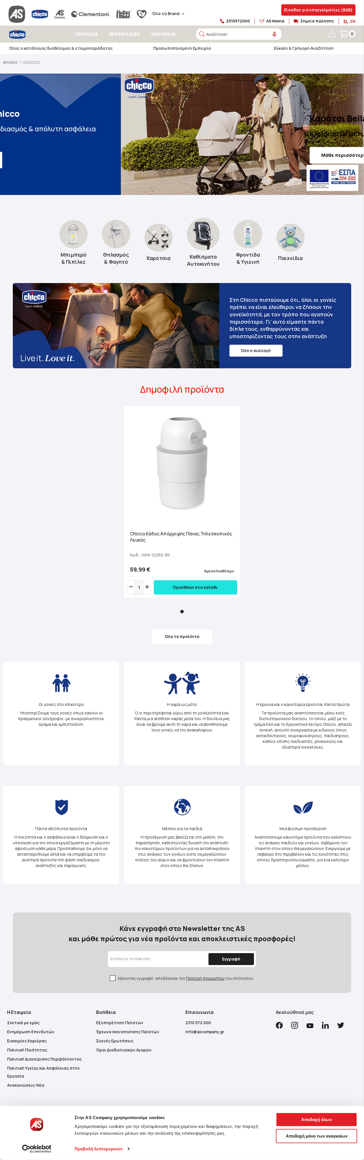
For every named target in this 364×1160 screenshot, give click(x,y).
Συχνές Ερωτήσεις (114, 1040)
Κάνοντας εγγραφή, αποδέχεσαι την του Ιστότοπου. (186, 978)
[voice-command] (274, 34)
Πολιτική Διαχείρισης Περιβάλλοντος (44, 1059)
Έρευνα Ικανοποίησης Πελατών (127, 1031)
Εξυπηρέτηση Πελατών (119, 1022)
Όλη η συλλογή (256, 350)
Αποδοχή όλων (316, 1119)
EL (346, 21)
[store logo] (33, 35)
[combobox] (239, 34)
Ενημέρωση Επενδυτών (30, 1031)
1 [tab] (182, 611)
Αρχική (10, 62)
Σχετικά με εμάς (23, 1022)
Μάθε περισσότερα (223, 155)
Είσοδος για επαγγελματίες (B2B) (318, 10)
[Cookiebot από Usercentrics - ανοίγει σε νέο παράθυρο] (37, 1149)
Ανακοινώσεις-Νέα (25, 1085)
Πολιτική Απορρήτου (205, 978)
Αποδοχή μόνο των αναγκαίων (317, 1135)
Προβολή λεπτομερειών (99, 1148)
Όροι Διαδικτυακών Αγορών (124, 1050)
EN (352, 21)
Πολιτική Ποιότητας (27, 1050)
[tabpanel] (182, 502)
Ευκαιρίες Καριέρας (27, 1040)
